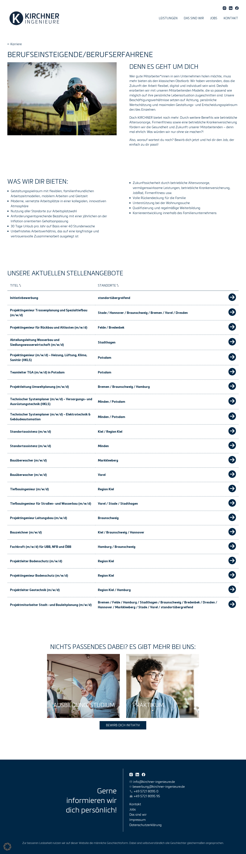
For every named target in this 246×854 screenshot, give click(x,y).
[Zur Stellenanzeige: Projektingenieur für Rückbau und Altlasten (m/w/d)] (232, 329)
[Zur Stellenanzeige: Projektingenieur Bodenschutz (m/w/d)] (232, 577)
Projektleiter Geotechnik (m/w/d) (35, 590)
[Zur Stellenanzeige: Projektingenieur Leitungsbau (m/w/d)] (232, 520)
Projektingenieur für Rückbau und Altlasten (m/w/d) (48, 327)
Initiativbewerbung (24, 298)
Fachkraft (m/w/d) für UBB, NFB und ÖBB (40, 547)
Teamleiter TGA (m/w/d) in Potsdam (37, 372)
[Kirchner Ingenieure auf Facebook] (237, 8)
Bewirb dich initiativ (123, 725)
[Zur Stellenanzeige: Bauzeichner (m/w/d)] (232, 534)
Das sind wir (194, 18)
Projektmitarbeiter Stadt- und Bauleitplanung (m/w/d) (51, 605)
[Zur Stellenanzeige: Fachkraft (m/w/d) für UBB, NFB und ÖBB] (232, 549)
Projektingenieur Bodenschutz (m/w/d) (39, 575)
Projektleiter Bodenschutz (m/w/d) (36, 561)
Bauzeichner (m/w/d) (26, 532)
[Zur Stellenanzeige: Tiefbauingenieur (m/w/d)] (232, 491)
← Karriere (14, 44)
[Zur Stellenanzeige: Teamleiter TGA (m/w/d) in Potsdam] (232, 374)
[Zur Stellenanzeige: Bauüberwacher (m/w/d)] (232, 462)
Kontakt (231, 18)
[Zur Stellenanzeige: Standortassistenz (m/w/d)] (232, 434)
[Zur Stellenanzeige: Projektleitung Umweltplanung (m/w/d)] (232, 389)
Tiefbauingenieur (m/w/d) (29, 489)
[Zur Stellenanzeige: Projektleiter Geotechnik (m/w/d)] (232, 592)
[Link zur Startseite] (35, 18)
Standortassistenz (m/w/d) (30, 432)
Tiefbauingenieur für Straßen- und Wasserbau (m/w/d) (50, 503)
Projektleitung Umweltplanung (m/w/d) (39, 387)
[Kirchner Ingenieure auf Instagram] (224, 8)
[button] (7, 846)
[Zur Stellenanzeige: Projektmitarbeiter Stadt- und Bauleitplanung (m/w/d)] (232, 607)
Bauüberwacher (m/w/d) (28, 460)
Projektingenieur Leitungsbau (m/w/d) (38, 518)
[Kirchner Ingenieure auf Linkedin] (230, 8)
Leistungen (168, 18)
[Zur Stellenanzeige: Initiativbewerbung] (232, 300)
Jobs (213, 18)
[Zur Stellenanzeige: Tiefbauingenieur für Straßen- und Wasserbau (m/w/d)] (232, 505)
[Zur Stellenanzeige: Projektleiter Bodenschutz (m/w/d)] (232, 563)
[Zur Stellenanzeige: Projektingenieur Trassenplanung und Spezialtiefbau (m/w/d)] (232, 315)
